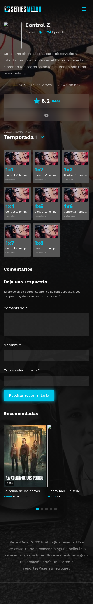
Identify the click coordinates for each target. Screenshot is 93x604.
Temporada (21, 135)
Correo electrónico (22, 370)
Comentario (16, 308)
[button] (37, 509)
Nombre (12, 345)
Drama (30, 32)
